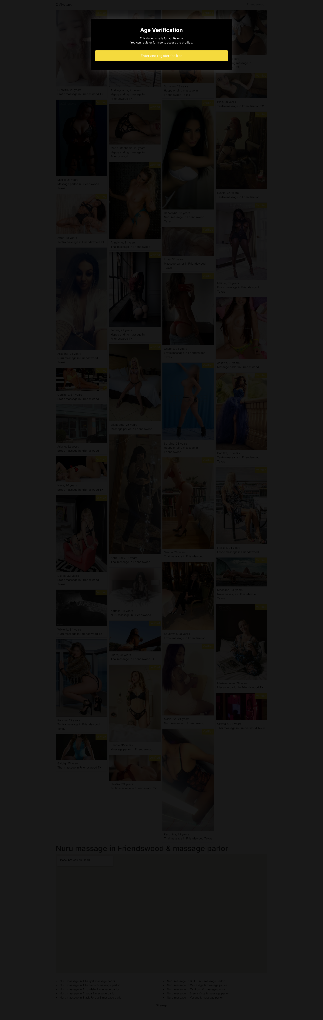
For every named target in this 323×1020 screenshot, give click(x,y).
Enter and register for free (161, 56)
